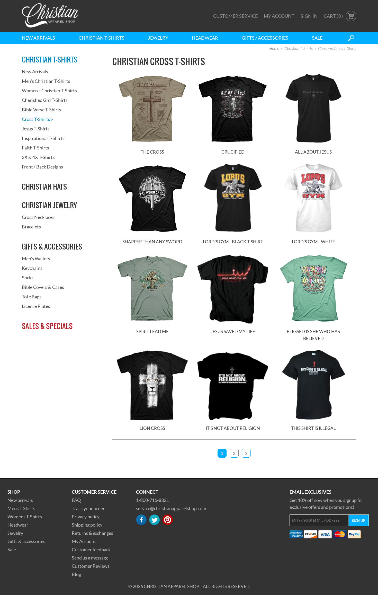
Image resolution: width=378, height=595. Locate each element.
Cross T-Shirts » (37, 119)
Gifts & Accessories (52, 246)
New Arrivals (38, 38)
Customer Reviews (91, 566)
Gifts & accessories (26, 541)
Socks (27, 277)
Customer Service (235, 16)
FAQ (76, 500)
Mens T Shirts (21, 508)
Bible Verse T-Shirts (41, 109)
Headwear (205, 38)
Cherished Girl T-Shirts (45, 100)
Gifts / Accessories (265, 38)
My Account (279, 16)
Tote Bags (31, 296)
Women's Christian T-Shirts (49, 90)
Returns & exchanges (92, 533)
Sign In (309, 16)
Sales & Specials (47, 326)
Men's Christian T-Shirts (46, 81)
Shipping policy (87, 525)
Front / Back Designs (42, 167)
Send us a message (90, 558)
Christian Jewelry (49, 205)
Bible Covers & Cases (43, 287)
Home (274, 48)
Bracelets (31, 226)
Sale (317, 38)
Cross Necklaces (38, 217)
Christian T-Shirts (101, 38)
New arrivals (20, 500)
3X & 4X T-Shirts (38, 157)
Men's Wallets (36, 258)
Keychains (32, 268)
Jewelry (158, 38)
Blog (76, 574)
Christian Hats (44, 186)
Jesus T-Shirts (36, 128)
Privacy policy (86, 516)
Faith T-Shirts (35, 147)
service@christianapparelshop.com (171, 508)
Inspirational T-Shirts (43, 138)
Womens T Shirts (24, 516)
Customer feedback (91, 549)
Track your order (88, 508)
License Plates (36, 306)
